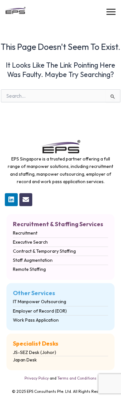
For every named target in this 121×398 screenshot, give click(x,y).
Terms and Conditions (76, 378)
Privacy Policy (37, 378)
